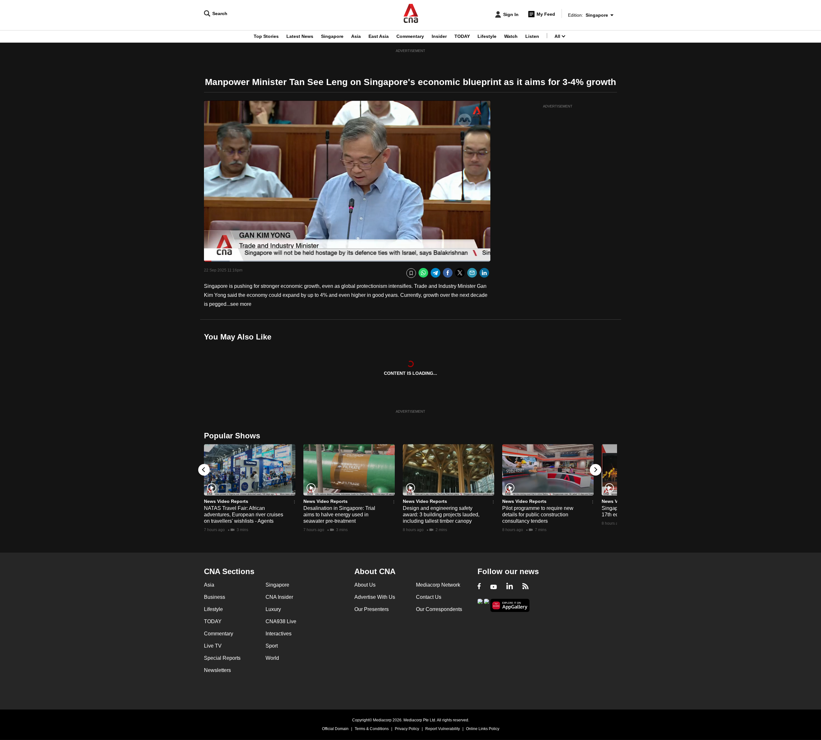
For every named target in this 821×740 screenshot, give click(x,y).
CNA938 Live (281, 621)
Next (595, 470)
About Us (365, 585)
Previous (204, 470)
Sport (272, 646)
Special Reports (222, 658)
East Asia (378, 36)
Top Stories (266, 36)
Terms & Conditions (372, 729)
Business (214, 597)
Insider (439, 36)
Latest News (299, 36)
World (272, 658)
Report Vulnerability (442, 729)
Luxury (273, 609)
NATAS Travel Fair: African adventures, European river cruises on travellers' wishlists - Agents (243, 514)
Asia (356, 36)
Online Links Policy (482, 729)
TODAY (462, 36)
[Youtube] (493, 586)
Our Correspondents (439, 609)
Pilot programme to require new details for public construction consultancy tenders (537, 514)
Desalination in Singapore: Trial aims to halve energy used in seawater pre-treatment (339, 514)
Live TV (213, 646)
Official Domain (335, 729)
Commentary (410, 36)
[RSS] (525, 586)
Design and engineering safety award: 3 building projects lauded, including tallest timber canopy (441, 514)
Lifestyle (487, 36)
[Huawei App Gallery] (509, 605)
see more (240, 304)
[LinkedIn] (484, 273)
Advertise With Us (374, 597)
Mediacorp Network (438, 585)
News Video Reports (226, 501)
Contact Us (428, 597)
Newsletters (217, 670)
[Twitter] (460, 273)
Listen (532, 36)
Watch (511, 36)
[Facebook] (448, 273)
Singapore (332, 36)
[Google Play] (480, 605)
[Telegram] (435, 273)
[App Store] (486, 605)
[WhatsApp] (423, 273)
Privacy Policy (407, 729)
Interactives (279, 633)
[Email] (472, 273)
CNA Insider (279, 597)
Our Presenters (371, 609)
